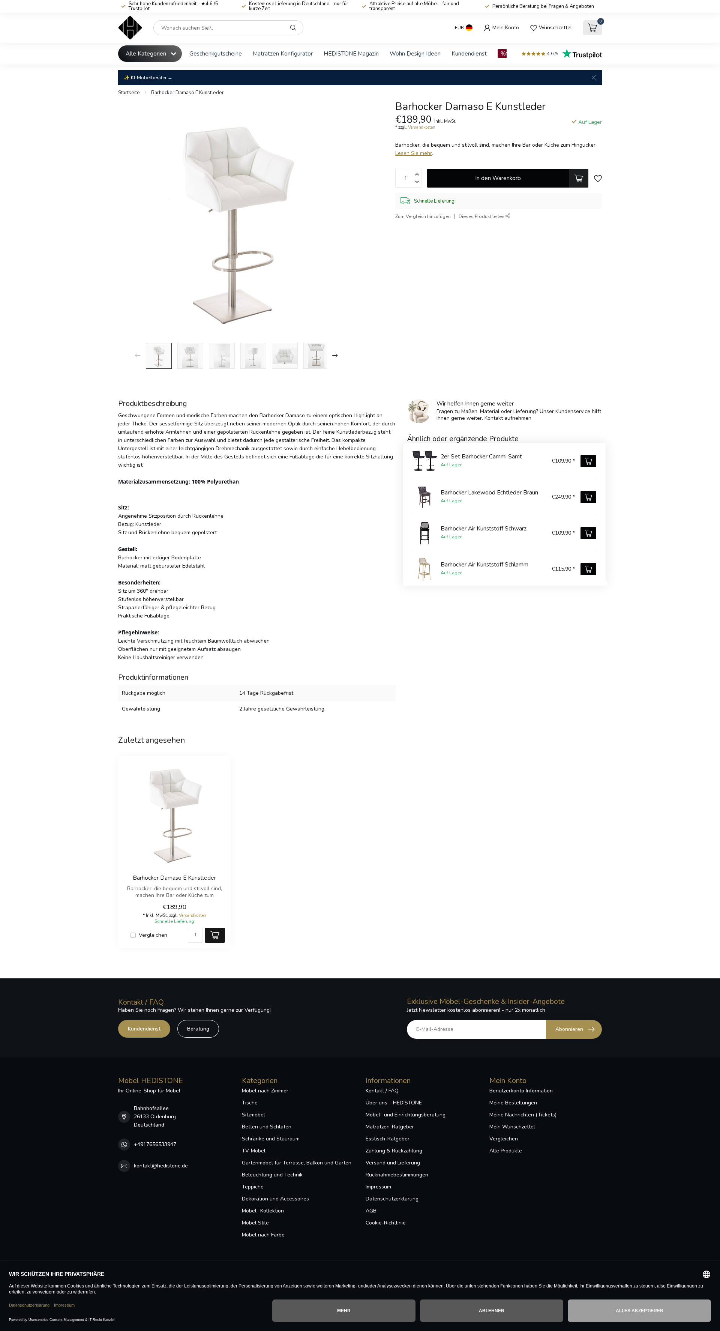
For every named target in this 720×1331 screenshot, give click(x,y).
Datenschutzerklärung (392, 1198)
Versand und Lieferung (393, 1162)
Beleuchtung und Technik (272, 1174)
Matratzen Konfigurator (283, 53)
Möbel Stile (255, 1222)
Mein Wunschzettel (512, 1126)
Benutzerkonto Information (521, 1090)
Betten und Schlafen (266, 1126)
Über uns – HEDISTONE (394, 1102)
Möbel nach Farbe (263, 1234)
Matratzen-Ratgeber (390, 1126)
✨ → (148, 77)
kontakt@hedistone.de (161, 1165)
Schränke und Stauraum (271, 1138)
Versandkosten (421, 127)
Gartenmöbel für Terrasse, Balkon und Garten (296, 1162)
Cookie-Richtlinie (386, 1222)
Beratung (198, 1028)
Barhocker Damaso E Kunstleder (187, 92)
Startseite (129, 92)
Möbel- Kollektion (263, 1210)
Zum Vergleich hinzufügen (423, 216)
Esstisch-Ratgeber (388, 1138)
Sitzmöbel (253, 1114)
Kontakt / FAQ (382, 1090)
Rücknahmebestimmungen (397, 1174)
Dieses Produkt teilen (482, 216)
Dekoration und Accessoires (275, 1198)
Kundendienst (469, 53)
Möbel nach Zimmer (265, 1090)
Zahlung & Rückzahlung (394, 1150)
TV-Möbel (254, 1150)
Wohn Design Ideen (415, 53)
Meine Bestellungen (513, 1102)
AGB (371, 1210)
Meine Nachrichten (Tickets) (522, 1114)
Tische (250, 1102)
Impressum (378, 1186)
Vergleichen (153, 935)
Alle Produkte (505, 1150)
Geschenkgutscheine (215, 53)
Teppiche (253, 1186)
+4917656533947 (155, 1144)
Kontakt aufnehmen (507, 418)
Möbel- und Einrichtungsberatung (406, 1114)
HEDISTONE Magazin (351, 53)
